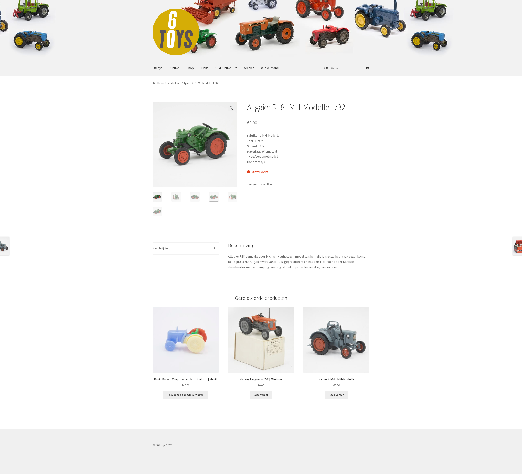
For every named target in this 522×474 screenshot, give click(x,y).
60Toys (157, 68)
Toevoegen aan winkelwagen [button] (185, 395)
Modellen (173, 83)
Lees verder (261, 395)
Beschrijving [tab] (161, 248)
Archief (249, 68)
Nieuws (174, 68)
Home (161, 83)
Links (204, 68)
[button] (231, 108)
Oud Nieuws (223, 68)
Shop (190, 68)
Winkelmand (270, 68)
